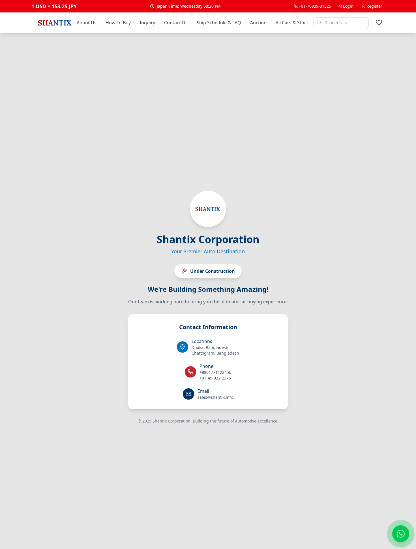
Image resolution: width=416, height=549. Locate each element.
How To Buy (118, 23)
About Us (87, 23)
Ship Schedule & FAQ (219, 23)
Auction (258, 23)
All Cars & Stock (292, 23)
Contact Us (176, 23)
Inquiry (147, 23)
